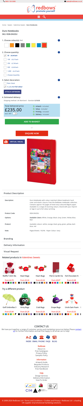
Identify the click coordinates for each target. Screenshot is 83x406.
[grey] (24, 283)
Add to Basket (32, 122)
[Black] (17, 45)
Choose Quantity (13, 75)
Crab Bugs (40, 307)
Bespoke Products (41, 364)
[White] (6, 45)
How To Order (41, 380)
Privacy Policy (41, 353)
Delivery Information (14, 245)
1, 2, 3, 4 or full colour (14, 87)
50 (12, 55)
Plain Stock (11, 83)
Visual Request (11, 251)
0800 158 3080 (10, 1)
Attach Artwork (12, 92)
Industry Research (41, 366)
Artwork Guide (41, 362)
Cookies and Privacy (52, 400)
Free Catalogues (41, 351)
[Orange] (12, 45)
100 (12, 59)
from (9, 280)
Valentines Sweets (31, 257)
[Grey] (23, 45)
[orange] (16, 283)
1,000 (13, 71)
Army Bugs (24, 307)
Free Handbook (41, 369)
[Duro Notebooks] (42, 161)
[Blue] (39, 45)
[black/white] (16, 314)
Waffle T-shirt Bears (9, 276)
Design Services (41, 376)
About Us (41, 349)
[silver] (21, 283)
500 (12, 67)
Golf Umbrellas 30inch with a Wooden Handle (9, 307)
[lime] (3, 314)
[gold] (78, 283)
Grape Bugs (56, 307)
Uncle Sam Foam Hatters (71, 307)
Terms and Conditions (34, 400)
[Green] (28, 45)
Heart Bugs (24, 276)
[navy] (26, 283)
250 (12, 63)
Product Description (14, 193)
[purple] (13, 283)
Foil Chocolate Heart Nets (71, 276)
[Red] (44, 45)
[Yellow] (33, 45)
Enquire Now (32, 133)
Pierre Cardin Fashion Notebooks (56, 276)
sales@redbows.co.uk (74, 1)
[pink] (6, 283)
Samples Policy (41, 355)
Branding (8, 238)
